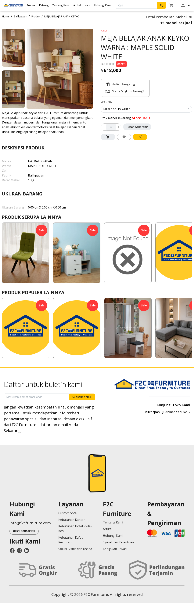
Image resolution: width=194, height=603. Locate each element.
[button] (25, 253)
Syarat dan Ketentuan (118, 542)
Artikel (77, 5)
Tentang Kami (61, 5)
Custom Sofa (67, 513)
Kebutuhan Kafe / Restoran (70, 539)
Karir (87, 5)
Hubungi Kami (102, 5)
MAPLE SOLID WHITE (116, 109)
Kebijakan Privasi (115, 549)
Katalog (43, 5)
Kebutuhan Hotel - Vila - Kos (75, 528)
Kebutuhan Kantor (71, 520)
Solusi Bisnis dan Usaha (75, 549)
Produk (31, 5)
